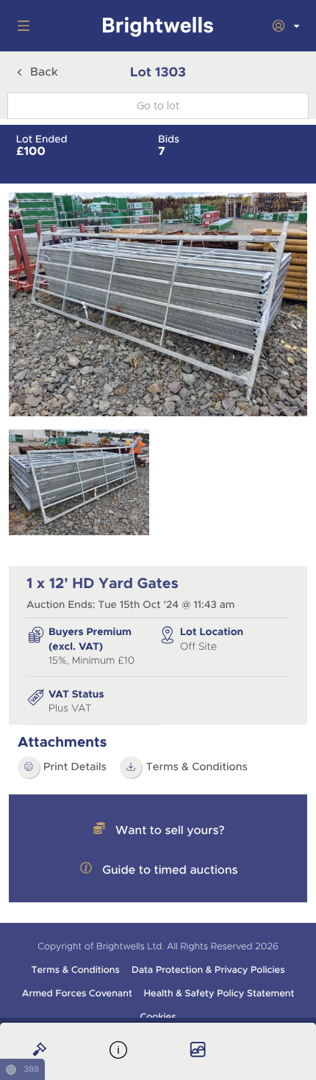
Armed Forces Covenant (77, 993)
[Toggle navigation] (20, 25)
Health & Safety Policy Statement (219, 993)
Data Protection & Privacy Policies (208, 970)
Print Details (75, 767)
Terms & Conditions (197, 767)
